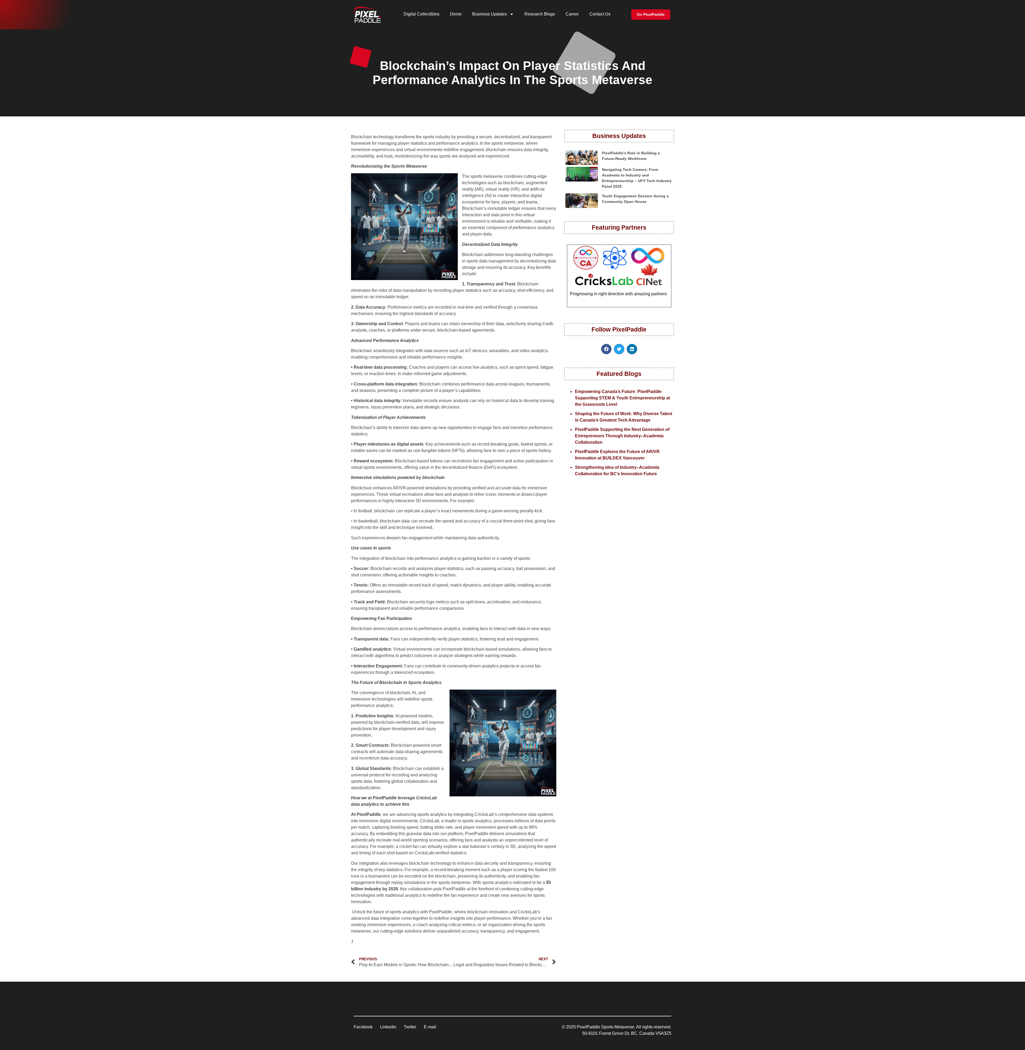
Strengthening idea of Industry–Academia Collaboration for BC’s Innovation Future (617, 470)
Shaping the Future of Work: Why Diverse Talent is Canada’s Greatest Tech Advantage (623, 416)
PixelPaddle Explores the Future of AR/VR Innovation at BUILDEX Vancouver (617, 454)
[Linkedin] (632, 349)
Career (572, 14)
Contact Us (599, 14)
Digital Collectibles (421, 14)
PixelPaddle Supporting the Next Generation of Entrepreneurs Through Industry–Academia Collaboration (622, 436)
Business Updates (489, 14)
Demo (456, 14)
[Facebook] (606, 349)
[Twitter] (619, 349)
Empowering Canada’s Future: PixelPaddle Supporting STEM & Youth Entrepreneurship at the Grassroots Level (622, 398)
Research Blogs (540, 14)
